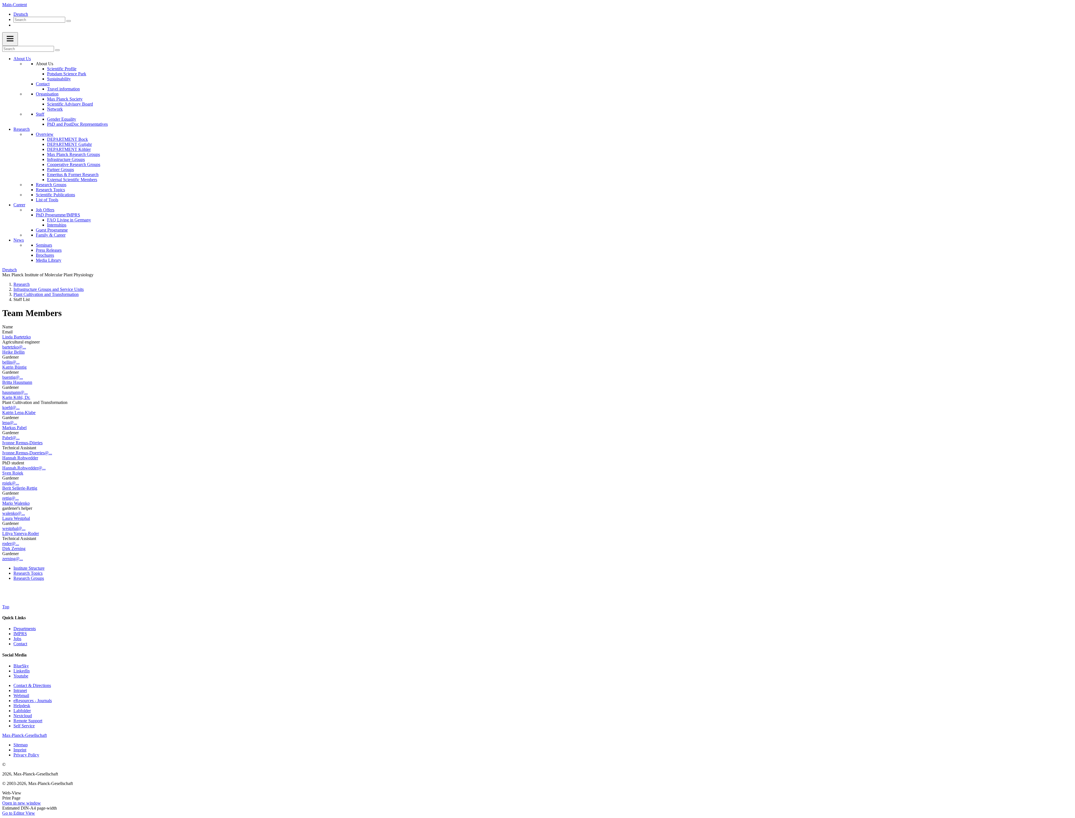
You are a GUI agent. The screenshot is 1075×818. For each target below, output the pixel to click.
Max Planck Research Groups (73, 154)
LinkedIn (21, 671)
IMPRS (20, 633)
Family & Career (51, 235)
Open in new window (21, 803)
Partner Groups (60, 169)
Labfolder (22, 710)
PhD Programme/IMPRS (58, 214)
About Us (22, 58)
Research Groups (51, 184)
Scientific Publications (55, 194)
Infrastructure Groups (66, 159)
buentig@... (12, 377)
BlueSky (21, 665)
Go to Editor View (18, 813)
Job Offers (45, 209)
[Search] (68, 21)
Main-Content (14, 4)
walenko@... (13, 513)
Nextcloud (22, 715)
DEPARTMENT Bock (67, 139)
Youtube (20, 676)
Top (5, 606)
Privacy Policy (26, 754)
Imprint (19, 749)
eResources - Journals (32, 700)
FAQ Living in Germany (69, 220)
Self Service (24, 725)
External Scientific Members (72, 179)
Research (21, 129)
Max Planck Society (65, 99)
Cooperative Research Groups (73, 164)
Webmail (21, 695)
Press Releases (49, 250)
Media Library (48, 260)
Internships (56, 225)
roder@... (10, 543)
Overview (44, 134)
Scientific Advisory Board (70, 104)
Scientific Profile (61, 68)
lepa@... (9, 422)
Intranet (20, 690)
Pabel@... (11, 437)
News (18, 240)
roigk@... (10, 483)
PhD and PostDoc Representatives (77, 124)
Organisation (47, 94)
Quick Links (14, 617)
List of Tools (47, 199)
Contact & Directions (32, 685)
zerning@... (12, 558)
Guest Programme (52, 230)
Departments (24, 628)
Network (55, 109)
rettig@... (10, 498)
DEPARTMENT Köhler (69, 149)
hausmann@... (15, 392)
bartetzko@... (14, 347)
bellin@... (11, 362)
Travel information (63, 89)
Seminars (44, 245)
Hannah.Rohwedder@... (24, 468)
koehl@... (11, 407)
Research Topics (50, 189)
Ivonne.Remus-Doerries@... (27, 452)
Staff (40, 114)
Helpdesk (21, 705)
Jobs (17, 638)
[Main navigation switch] (10, 39)
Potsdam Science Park (66, 73)
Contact (43, 83)
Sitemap (20, 744)
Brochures (45, 255)
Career (19, 204)
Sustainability (59, 78)
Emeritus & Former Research (73, 174)
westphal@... (13, 528)
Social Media (14, 655)
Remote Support (27, 720)
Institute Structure (29, 568)
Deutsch (20, 14)
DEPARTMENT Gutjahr (69, 144)
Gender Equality (61, 119)
